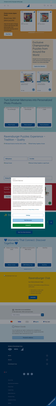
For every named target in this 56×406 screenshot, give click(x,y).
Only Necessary (28, 220)
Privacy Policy (31, 209)
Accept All (28, 225)
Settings (28, 215)
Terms (37, 209)
